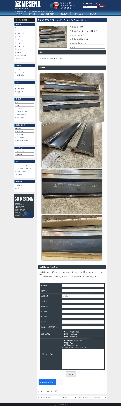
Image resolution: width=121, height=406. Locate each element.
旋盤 (16, 102)
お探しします (79, 14)
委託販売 (64, 14)
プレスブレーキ (19, 34)
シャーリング (19, 37)
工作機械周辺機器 (20, 115)
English (100, 4)
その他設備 (18, 185)
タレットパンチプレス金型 (23, 168)
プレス (17, 85)
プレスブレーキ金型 (52, 391)
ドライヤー (18, 154)
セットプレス (19, 43)
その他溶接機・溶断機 (21, 141)
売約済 (17, 188)
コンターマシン (19, 72)
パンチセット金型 (20, 171)
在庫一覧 (31, 14)
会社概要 (93, 14)
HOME (19, 14)
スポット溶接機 (19, 137)
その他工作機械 (19, 118)
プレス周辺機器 (19, 89)
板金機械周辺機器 (20, 55)
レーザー (17, 31)
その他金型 (18, 174)
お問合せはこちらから (68, 8)
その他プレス (19, 92)
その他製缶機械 (19, 75)
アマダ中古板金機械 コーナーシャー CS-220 (53, 397)
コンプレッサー (19, 151)
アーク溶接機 (19, 134)
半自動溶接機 (19, 131)
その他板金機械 (19, 58)
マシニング (18, 108)
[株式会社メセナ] (28, 8)
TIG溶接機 (18, 128)
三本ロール (18, 49)
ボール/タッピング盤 (21, 112)
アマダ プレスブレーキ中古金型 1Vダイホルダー (89, 397)
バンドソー (18, 69)
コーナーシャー (19, 40)
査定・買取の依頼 (48, 14)
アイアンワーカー (20, 46)
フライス (17, 105)
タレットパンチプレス (21, 27)
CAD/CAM (18, 52)
